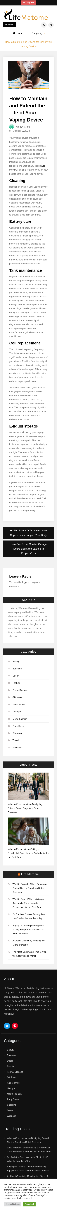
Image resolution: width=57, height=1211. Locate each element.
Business (17, 668)
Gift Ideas (17, 697)
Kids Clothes (18, 704)
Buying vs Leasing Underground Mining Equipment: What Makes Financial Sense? (28, 929)
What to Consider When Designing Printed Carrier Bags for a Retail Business (25, 808)
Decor (15, 675)
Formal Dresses (20, 690)
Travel (15, 740)
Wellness (17, 747)
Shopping (37, 33)
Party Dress (18, 726)
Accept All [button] (29, 1204)
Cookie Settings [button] (13, 1204)
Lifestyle (16, 711)
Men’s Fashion (19, 719)
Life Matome (30, 874)
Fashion (16, 683)
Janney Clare (23, 126)
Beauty (15, 661)
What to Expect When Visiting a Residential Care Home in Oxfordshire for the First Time (28, 853)
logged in (26, 582)
